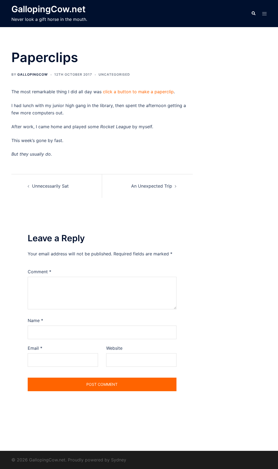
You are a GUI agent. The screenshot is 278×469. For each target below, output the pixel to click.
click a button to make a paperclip (138, 91)
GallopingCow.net (48, 9)
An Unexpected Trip (151, 186)
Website (114, 348)
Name (35, 320)
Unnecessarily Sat (50, 186)
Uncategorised (114, 74)
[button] (253, 13)
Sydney (118, 459)
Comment (39, 271)
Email (35, 348)
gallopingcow (32, 74)
